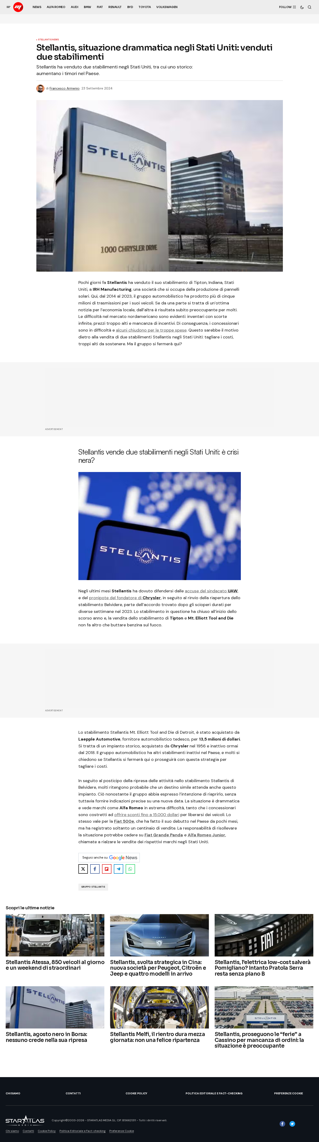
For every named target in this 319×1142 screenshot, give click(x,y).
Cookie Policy (136, 1093)
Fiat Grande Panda (164, 835)
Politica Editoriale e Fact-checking (214, 1093)
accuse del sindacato (211, 591)
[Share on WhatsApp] (130, 869)
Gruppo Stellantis (93, 886)
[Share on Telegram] (118, 869)
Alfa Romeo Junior (206, 835)
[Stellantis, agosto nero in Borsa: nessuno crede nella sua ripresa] (55, 1007)
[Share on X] (83, 869)
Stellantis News (48, 40)
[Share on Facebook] (95, 869)
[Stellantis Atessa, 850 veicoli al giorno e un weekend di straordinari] (55, 935)
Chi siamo (13, 1093)
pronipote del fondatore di (125, 598)
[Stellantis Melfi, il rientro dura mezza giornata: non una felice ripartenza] (159, 1007)
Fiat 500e (124, 821)
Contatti (73, 1093)
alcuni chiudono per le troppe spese (151, 330)
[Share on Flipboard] (106, 869)
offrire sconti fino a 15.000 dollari (146, 815)
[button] (8, 7)
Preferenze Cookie (288, 1093)
